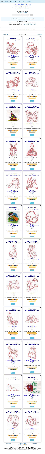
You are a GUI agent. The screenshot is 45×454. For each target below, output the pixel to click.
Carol (13, 125)
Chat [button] (23, 1)
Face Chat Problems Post (30, 24)
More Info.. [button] (13, 67)
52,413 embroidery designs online (22, 7)
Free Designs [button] (12, 1)
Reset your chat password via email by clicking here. (24, 23)
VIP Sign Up (24, 12)
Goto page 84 (5, 34)
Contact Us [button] (28, 1)
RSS (26, 444)
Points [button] (19, 1)
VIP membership (30, 19)
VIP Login (20, 12)
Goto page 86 (39, 34)
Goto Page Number (22, 443)
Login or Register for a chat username (22, 8)
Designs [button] (6, 1)
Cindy (14, 227)
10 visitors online (22, 13)
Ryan (13, 58)
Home (2, 1)
